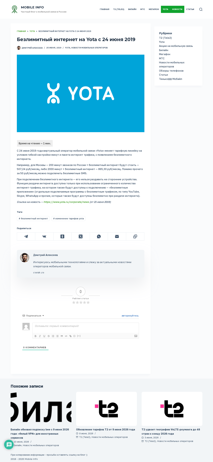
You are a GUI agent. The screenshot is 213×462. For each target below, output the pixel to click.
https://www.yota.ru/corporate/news (66, 201)
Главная (104, 9)
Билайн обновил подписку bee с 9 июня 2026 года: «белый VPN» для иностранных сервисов (40, 433)
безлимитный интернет (33, 218)
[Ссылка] (70, 336)
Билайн (132, 9)
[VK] (44, 236)
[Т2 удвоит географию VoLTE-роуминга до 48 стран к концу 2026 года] (172, 409)
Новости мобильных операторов (89, 48)
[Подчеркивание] (44, 336)
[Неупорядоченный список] (57, 336)
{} (74, 336)
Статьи (190, 9)
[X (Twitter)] (81, 236)
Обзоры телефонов (171, 70)
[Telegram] (26, 236)
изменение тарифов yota (68, 218)
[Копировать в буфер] (135, 236)
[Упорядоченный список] (53, 336)
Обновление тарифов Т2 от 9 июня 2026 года (105, 429)
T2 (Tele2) (118, 9)
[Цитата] (62, 336)
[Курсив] (40, 336)
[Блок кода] (66, 336)
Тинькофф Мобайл (170, 78)
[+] (79, 336)
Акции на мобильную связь (176, 45)
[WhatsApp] (99, 236)
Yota (165, 9)
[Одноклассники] (62, 236)
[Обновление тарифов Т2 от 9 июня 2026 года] (106, 409)
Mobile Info (32, 7)
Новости (177, 9)
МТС (142, 9)
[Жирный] (35, 336)
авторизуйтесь (130, 315)
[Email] (117, 236)
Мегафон (154, 9)
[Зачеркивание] (48, 336)
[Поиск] (200, 9)
